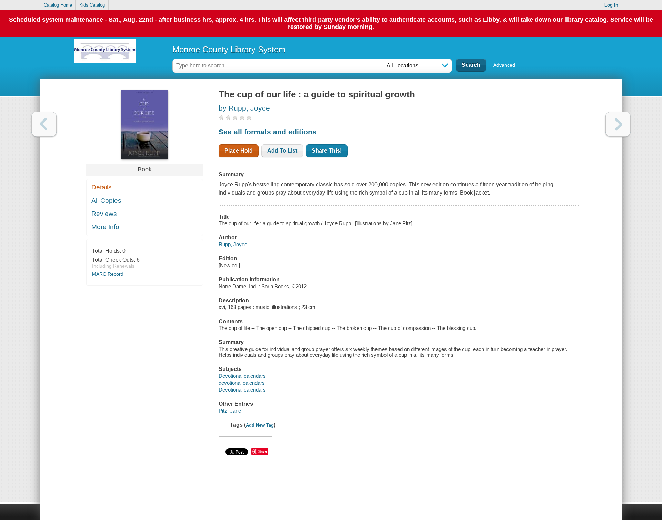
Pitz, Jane (230, 411)
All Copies (106, 200)
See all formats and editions (268, 132)
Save (262, 451)
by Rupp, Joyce (244, 108)
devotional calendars (242, 383)
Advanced (504, 65)
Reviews (104, 213)
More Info (105, 226)
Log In (611, 5)
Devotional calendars (242, 376)
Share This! (327, 151)
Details (101, 187)
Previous (44, 124)
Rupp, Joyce (233, 244)
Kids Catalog (92, 5)
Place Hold (238, 151)
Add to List (282, 151)
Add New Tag (260, 425)
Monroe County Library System (228, 49)
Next (618, 124)
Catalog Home (58, 5)
